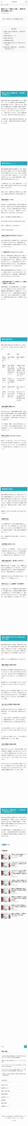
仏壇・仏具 (5, 1085)
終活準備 (5, 1103)
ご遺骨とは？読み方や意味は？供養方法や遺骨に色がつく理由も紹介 (14, 1074)
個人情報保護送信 (9, 1116)
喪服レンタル (6, 1088)
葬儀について (6, 1106)
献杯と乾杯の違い (9, 38)
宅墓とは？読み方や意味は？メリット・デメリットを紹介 (14, 1061)
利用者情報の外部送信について (20, 1116)
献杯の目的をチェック (10, 35)
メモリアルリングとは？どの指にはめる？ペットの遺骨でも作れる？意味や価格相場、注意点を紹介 (14, 1070)
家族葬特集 (5, 1094)
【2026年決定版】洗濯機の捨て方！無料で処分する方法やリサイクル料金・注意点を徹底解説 (14, 1056)
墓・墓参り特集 (6, 1091)
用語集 (4, 844)
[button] (26, 2)
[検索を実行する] (25, 1046)
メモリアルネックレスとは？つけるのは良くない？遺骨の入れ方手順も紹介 (14, 1065)
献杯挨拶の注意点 (9, 40)
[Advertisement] (14, 71)
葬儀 (9, 844)
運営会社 (3, 1116)
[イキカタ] (14, 2)
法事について (6, 1097)
